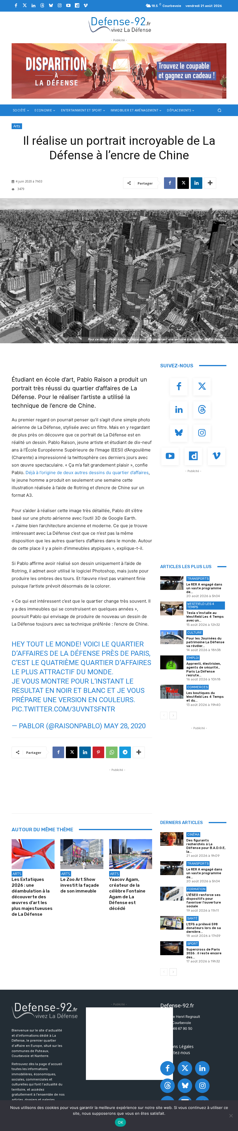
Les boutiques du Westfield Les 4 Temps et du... (205, 696)
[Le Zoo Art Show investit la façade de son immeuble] (81, 854)
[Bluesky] (50, 5)
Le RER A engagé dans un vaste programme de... (204, 588)
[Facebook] (16, 5)
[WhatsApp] (112, 752)
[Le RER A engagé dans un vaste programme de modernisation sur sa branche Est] (171, 583)
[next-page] (173, 715)
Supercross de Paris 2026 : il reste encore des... (203, 953)
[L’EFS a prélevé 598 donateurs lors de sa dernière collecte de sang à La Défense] (171, 923)
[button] (219, 110)
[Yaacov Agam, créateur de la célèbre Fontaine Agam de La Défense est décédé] (130, 854)
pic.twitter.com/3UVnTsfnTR (63, 709)
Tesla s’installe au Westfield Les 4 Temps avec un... (205, 616)
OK (120, 1122)
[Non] (231, 1116)
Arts (16, 126)
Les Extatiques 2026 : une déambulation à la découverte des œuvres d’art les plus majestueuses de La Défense (32, 897)
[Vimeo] (85, 5)
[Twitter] (24, 5)
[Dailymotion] (77, 5)
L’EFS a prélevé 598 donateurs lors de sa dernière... (203, 928)
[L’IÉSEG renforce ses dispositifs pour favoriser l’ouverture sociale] (171, 894)
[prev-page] (163, 715)
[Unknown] (119, 71)
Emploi (193, 658)
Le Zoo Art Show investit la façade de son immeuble (79, 885)
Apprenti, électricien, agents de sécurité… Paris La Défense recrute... (203, 669)
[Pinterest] (98, 752)
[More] (210, 183)
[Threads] (42, 5)
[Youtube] (68, 5)
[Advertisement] (117, 786)
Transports (198, 579)
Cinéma (193, 834)
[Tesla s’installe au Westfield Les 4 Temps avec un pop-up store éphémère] (171, 608)
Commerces (197, 687)
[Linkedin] (33, 5)
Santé (192, 918)
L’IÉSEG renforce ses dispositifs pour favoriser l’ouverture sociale (203, 900)
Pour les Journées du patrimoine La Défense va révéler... (205, 642)
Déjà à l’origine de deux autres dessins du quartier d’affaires (87, 472)
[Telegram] (125, 752)
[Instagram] (59, 5)
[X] (183, 183)
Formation (196, 889)
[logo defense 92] (119, 24)
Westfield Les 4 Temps (200, 605)
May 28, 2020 (125, 726)
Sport (192, 944)
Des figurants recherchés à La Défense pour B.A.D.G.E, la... (206, 846)
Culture (194, 633)
